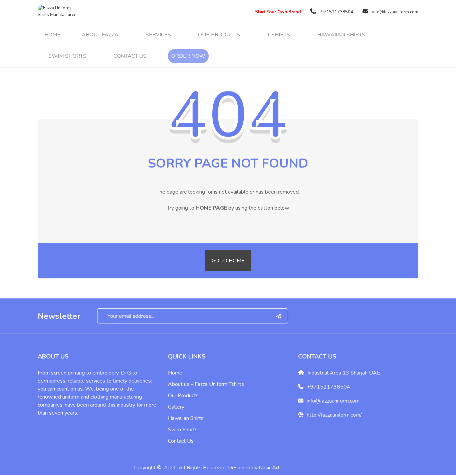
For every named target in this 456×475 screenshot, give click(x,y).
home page (211, 208)
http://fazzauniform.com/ (334, 415)
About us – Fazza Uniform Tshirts (206, 384)
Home (175, 373)
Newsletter (59, 316)
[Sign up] (279, 315)
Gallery (176, 407)
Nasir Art (269, 467)
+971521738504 (335, 12)
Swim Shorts (183, 429)
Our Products (183, 395)
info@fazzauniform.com (395, 12)
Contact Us (181, 441)
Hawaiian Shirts (186, 418)
